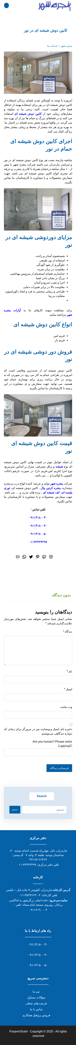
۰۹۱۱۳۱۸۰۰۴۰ (38, 525)
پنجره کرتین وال (51, 488)
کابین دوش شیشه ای (28, 113)
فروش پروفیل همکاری (36, 1015)
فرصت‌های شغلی (36, 1003)
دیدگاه (67, 631)
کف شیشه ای (51, 492)
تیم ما (36, 991)
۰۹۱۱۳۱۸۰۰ (36, 517)
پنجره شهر (66, 45)
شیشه (59, 466)
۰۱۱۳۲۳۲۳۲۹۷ (38, 541)
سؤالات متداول (36, 997)
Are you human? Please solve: (52, 741)
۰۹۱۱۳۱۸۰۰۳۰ (38, 944)
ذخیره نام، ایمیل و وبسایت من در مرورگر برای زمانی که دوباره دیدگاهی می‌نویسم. (38, 731)
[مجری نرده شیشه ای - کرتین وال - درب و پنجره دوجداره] (54, 6)
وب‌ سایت (66, 706)
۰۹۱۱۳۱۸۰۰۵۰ (38, 965)
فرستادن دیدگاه (59, 768)
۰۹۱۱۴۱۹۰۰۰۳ (38, 909)
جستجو (15, 810)
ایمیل (68, 689)
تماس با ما (36, 1009)
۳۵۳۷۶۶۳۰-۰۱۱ (28, 895)
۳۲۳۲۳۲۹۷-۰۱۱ (26, 864)
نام (69, 671)
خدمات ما (52, 45)
